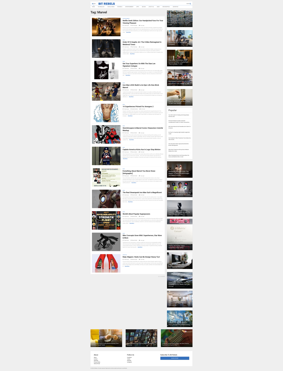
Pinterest (129, 360)
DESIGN (144, 6)
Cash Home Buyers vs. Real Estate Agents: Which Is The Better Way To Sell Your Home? (179, 101)
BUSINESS (119, 6)
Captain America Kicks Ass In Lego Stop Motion (141, 149)
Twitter (128, 359)
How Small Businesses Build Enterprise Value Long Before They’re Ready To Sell (178, 62)
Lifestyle (125, 254)
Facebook (129, 357)
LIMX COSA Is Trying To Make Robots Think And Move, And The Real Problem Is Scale (179, 212)
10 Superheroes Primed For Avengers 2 (138, 107)
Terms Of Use (97, 363)
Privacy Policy (97, 362)
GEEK (158, 6)
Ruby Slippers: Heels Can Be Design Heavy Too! (141, 257)
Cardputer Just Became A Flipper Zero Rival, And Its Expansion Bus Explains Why (175, 344)
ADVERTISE (175, 6)
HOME (93, 6)
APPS (137, 6)
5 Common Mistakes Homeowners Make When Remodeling (176, 303)
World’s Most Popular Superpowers (136, 214)
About (95, 357)
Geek (124, 61)
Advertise (96, 360)
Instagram (129, 362)
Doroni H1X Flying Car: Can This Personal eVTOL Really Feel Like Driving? (179, 284)
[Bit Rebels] (106, 4)
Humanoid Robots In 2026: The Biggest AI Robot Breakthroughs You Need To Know (178, 173)
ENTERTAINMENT (129, 6)
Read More (128, 32)
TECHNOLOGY (101, 6)
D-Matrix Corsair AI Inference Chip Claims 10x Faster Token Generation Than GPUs (179, 246)
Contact (96, 359)
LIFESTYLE (151, 6)
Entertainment (126, 18)
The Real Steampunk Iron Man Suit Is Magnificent (142, 192)
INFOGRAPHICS (166, 6)
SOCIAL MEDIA (110, 6)
